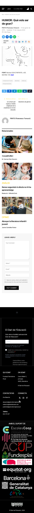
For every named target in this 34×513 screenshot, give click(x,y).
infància (24, 80)
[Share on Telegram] (10, 36)
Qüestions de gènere (24, 102)
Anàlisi (6, 183)
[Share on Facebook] (7, 36)
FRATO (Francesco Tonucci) (10, 28)
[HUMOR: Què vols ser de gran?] (17, 56)
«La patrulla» (7, 156)
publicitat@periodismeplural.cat (12, 407)
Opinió (5, 217)
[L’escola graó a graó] (18, 9)
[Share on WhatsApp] (14, 36)
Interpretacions (7, 83)
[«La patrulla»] (17, 144)
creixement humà (8, 80)
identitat (17, 80)
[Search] (31, 9)
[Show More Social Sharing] (18, 36)
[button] (17, 312)
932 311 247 (6, 414)
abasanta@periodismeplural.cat (12, 402)
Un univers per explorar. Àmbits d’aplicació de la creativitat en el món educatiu (10, 106)
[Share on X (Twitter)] (3, 36)
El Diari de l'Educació (24, 385)
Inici (3, 14)
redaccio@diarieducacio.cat (10, 404)
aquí (12, 75)
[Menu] (3, 9)
